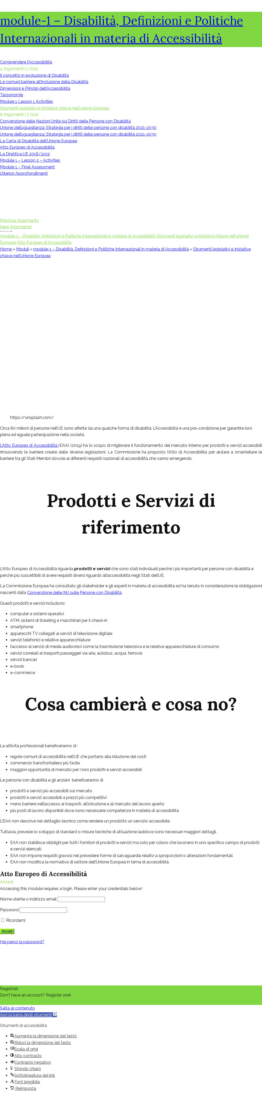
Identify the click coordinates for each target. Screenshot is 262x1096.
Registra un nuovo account (25, 1001)
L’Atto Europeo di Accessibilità (29, 445)
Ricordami (15, 920)
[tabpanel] (131, 562)
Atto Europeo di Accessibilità (44, 242)
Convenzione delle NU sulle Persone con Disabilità (74, 592)
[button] (28, 1014)
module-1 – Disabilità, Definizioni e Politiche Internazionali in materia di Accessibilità (78, 236)
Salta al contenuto (17, 1008)
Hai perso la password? (22, 941)
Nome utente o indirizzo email (28, 899)
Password (9, 909)
